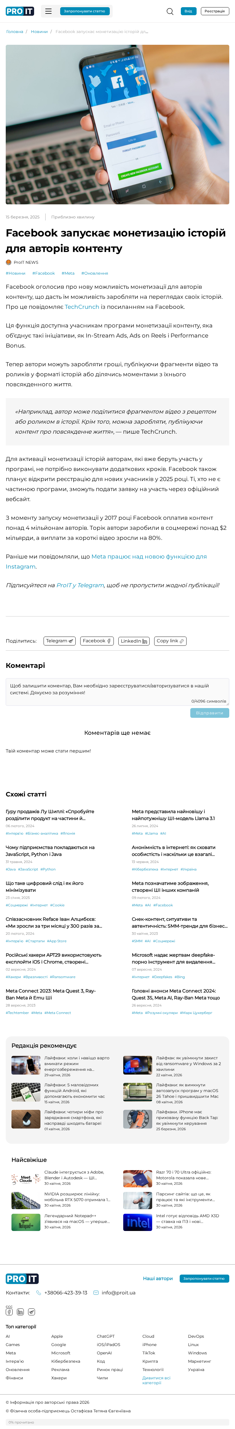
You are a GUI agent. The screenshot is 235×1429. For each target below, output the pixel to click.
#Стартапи (35, 941)
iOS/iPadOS (108, 1344)
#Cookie (57, 905)
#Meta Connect (57, 1013)
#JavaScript (28, 869)
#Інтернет (169, 869)
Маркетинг (199, 1361)
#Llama (151, 833)
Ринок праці (110, 1369)
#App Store (56, 941)
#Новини (16, 273)
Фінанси (14, 1377)
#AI (163, 833)
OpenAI (104, 1353)
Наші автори (158, 1278)
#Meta (68, 273)
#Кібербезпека (145, 869)
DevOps (196, 1336)
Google (58, 1344)
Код (101, 1361)
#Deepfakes (162, 977)
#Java (11, 869)
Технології (153, 1369)
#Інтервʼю (14, 833)
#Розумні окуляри (161, 1013)
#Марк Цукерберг (196, 1013)
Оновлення (18, 1369)
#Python (48, 869)
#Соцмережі (17, 905)
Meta (11, 1353)
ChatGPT (106, 1336)
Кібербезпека (65, 1361)
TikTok (148, 1353)
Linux (193, 1344)
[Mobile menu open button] (48, 11)
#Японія (67, 833)
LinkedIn (20, 1311)
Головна (14, 31)
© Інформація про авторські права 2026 (47, 1402)
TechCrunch (82, 306)
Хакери (59, 1377)
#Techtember (17, 1013)
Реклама (60, 1369)
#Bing (180, 977)
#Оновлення (94, 273)
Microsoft (60, 1353)
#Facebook (43, 273)
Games (13, 1344)
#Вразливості (35, 977)
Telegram (31, 1311)
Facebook (9, 1311)
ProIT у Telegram (80, 585)
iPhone (149, 1344)
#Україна (189, 869)
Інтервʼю (15, 1361)
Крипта (150, 1361)
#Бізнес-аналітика (42, 833)
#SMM (137, 941)
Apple (57, 1336)
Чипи (102, 1377)
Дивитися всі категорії (156, 1380)
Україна (196, 1369)
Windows (197, 1353)
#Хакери (13, 977)
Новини (39, 31)
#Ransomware (62, 977)
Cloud (148, 1336)
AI (8, 1336)
